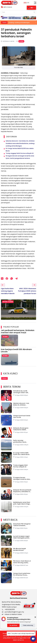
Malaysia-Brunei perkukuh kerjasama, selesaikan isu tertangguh (22, 490)
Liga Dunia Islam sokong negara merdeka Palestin (8, 291)
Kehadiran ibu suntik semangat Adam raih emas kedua (20, 391)
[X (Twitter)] (2, 278)
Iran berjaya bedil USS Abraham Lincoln (16, 350)
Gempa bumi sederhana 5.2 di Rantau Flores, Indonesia (21, 574)
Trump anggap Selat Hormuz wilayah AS (20, 153)
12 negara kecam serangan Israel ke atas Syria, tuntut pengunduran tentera (21, 478)
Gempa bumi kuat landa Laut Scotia (21, 416)
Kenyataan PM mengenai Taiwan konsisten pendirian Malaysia (21, 524)
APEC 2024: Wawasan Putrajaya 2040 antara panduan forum (27, 291)
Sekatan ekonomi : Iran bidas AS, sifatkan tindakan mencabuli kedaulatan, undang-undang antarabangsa (20, 143)
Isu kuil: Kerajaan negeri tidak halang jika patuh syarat (21, 537)
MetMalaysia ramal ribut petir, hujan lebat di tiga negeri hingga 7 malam (21, 503)
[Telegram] (16, 278)
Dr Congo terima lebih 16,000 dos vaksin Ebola (21, 453)
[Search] (34, 12)
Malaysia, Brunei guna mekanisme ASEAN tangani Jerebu (20, 429)
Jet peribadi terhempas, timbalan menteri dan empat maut (17, 331)
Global (21, 41)
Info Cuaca (7, 7)
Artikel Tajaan (8, 301)
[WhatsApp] (11, 278)
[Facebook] (7, 278)
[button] (35, 3)
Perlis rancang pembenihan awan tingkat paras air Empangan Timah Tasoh (21, 441)
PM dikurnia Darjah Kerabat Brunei (19, 549)
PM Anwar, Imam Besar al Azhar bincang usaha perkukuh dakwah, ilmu (22, 561)
